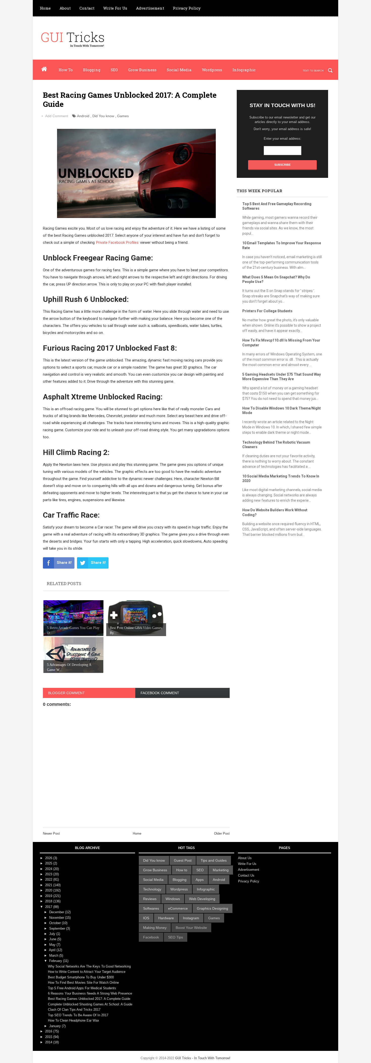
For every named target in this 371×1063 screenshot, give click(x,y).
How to (181, 870)
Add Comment (56, 116)
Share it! (64, 562)
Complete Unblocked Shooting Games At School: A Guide (90, 1004)
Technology (152, 889)
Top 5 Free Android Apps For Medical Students (82, 988)
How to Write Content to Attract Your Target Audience (86, 972)
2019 (49, 896)
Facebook (151, 937)
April (53, 950)
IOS (146, 918)
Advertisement (150, 8)
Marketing (221, 870)
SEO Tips (175, 937)
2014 (49, 1042)
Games (123, 116)
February (56, 961)
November (57, 918)
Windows (173, 899)
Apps (200, 880)
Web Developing (202, 899)
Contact (87, 8)
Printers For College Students (267, 311)
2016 (49, 1031)
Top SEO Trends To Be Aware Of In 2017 (78, 1015)
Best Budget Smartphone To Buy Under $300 (81, 977)
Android (83, 116)
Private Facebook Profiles (117, 242)
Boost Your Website (191, 928)
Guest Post (183, 860)
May (53, 945)
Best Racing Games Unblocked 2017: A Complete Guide (89, 999)
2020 (49, 890)
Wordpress (212, 69)
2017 (49, 907)
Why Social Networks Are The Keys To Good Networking (89, 966)
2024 (49, 869)
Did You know (103, 116)
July (52, 934)
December (57, 912)
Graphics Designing (212, 908)
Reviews (149, 899)
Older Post (222, 833)
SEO (114, 69)
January (55, 1026)
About (65, 8)
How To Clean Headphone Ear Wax (73, 1020)
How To (66, 69)
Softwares (151, 908)
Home (45, 8)
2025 (49, 863)
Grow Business (142, 69)
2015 (49, 1037)
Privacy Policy (187, 8)
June (53, 939)
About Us (245, 858)
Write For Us (115, 8)
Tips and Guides (214, 860)
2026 (49, 858)
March (54, 955)
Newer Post (51, 833)
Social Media (179, 69)
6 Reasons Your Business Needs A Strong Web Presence (90, 993)
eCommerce (178, 908)
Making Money (155, 928)
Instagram (191, 918)
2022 (49, 879)
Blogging (91, 69)
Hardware (166, 918)
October (55, 923)
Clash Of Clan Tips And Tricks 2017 (74, 1009)
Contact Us (246, 875)
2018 (49, 901)
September (57, 928)
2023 (49, 874)
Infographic (244, 69)
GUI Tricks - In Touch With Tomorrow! (202, 1058)
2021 (49, 885)
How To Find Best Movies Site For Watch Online (83, 982)
